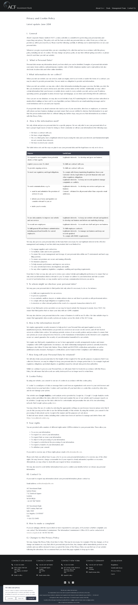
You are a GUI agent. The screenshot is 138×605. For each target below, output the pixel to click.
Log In (113, 574)
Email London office (44, 575)
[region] (20, 593)
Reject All (20, 598)
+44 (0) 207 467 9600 (46, 565)
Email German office (94, 572)
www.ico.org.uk (32, 533)
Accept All (31, 598)
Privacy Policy (116, 571)
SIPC (89, 600)
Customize (10, 598)
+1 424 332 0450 (19, 565)
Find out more (74, 590)
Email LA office (18, 575)
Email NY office (68, 575)
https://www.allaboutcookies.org (38, 418)
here (54, 403)
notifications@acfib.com (73, 452)
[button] (104, 8)
